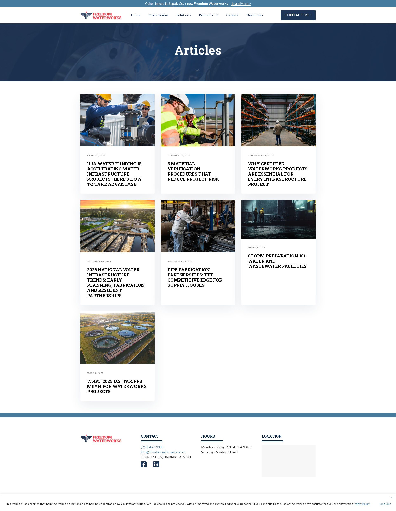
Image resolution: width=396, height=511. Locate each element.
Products (206, 15)
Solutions (183, 15)
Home (135, 15)
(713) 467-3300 (152, 447)
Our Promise (158, 15)
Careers (232, 15)
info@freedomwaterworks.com (163, 452)
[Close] (391, 497)
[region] (198, 502)
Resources (255, 15)
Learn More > (241, 3)
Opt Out (385, 503)
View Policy (362, 503)
